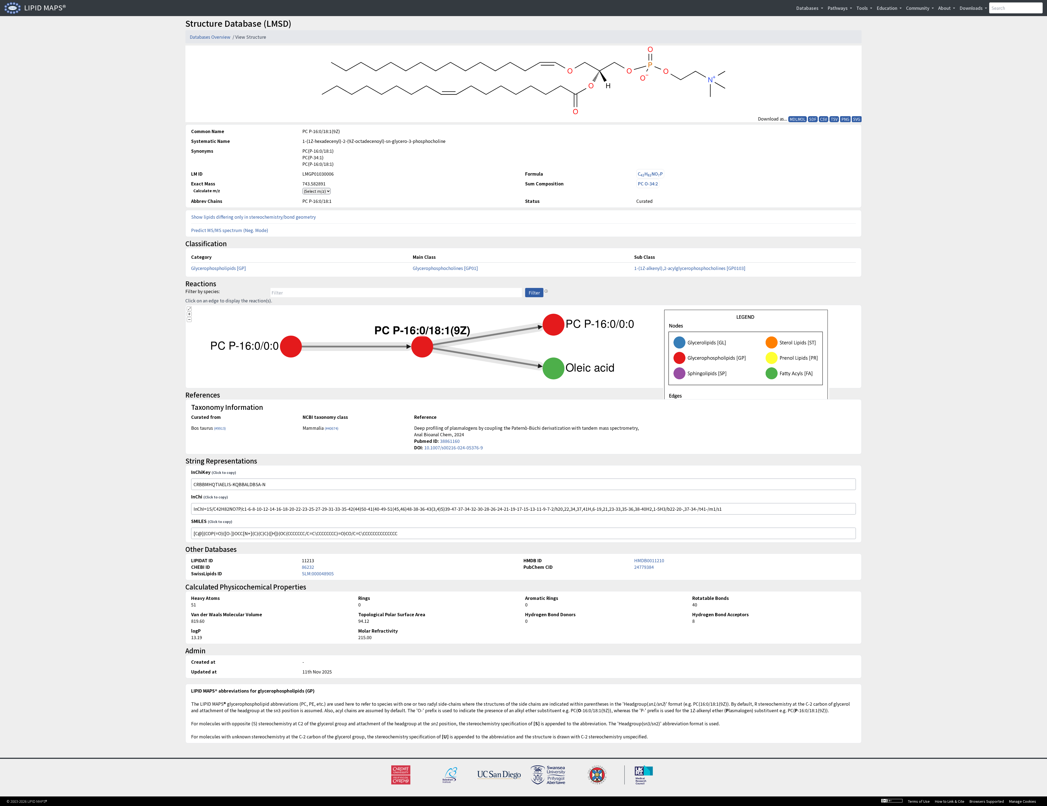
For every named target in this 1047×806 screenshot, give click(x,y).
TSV (834, 119)
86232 (308, 567)
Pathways (838, 8)
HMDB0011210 (649, 560)
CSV (823, 119)
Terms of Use (919, 801)
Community (918, 8)
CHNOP (650, 173)
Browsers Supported (987, 801)
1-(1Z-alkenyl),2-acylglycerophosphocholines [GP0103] (689, 268)
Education (887, 8)
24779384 (644, 567)
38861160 (450, 441)
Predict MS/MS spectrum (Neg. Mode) (229, 230)
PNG (845, 119)
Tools (862, 8)
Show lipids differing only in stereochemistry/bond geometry (253, 216)
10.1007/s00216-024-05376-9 (453, 447)
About (945, 8)
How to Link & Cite (949, 801)
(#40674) (331, 428)
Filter (534, 292)
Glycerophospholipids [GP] (218, 268)
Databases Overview (210, 37)
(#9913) (220, 428)
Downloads (971, 8)
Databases (808, 8)
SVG (856, 119)
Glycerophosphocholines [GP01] (445, 268)
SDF (812, 119)
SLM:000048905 (318, 573)
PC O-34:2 (648, 183)
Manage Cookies (1022, 801)
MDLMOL (797, 119)
